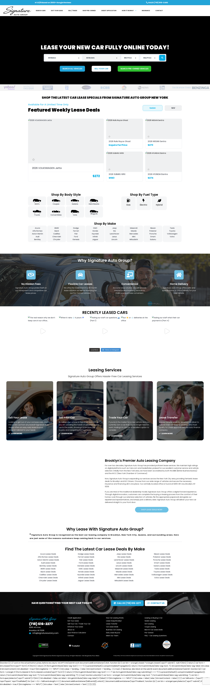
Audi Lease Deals (48, 563)
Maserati (133, 228)
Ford (76, 236)
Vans (75, 215)
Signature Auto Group (63, 656)
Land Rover (114, 233)
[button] (105, 537)
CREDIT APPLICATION (108, 10)
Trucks (37, 215)
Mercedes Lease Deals (124, 574)
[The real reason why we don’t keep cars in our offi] (43, 331)
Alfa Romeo (37, 231)
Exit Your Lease (18, 417)
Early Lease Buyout (113, 633)
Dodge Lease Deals (86, 554)
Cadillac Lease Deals (48, 574)
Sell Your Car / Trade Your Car (79, 624)
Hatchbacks (94, 204)
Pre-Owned (149, 633)
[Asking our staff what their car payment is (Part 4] (167, 331)
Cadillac (56, 233)
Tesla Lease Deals (162, 569)
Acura (37, 228)
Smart (153, 236)
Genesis (76, 239)
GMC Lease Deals (86, 569)
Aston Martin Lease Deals (48, 560)
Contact (71, 636)
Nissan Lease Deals (162, 554)
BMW (56, 228)
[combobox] (63, 58)
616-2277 (41, 623)
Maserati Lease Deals (124, 569)
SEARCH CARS (41, 10)
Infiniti (95, 236)
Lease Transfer (168, 417)
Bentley (37, 239)
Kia (114, 231)
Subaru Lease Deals (162, 566)
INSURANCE (146, 10)
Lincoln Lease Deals (124, 566)
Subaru (153, 239)
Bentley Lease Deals (48, 566)
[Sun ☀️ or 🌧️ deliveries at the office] (136, 331)
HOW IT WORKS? (128, 10)
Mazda (133, 231)
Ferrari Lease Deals (86, 557)
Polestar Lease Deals (162, 557)
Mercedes (133, 233)
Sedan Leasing (150, 621)
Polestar (153, 231)
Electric (143, 204)
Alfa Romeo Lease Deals (48, 557)
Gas (128, 204)
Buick (56, 231)
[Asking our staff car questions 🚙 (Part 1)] (105, 331)
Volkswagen (172, 233)
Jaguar (95, 239)
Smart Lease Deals (162, 563)
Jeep (114, 228)
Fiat (76, 233)
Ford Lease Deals (86, 563)
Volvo (172, 236)
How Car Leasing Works (115, 618)
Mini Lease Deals (124, 577)
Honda (95, 231)
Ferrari (76, 231)
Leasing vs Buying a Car (153, 618)
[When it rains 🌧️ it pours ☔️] (74, 331)
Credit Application (74, 618)
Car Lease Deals (112, 627)
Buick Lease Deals (48, 571)
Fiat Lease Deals (86, 560)
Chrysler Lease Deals (48, 580)
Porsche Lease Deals (162, 560)
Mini (133, 236)
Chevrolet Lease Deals (48, 577)
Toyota (172, 231)
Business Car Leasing (114, 630)
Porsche (153, 233)
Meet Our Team (112, 636)
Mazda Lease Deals (124, 571)
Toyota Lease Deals (162, 571)
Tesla (172, 228)
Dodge (76, 228)
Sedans (75, 204)
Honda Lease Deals (86, 571)
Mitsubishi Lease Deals (124, 580)
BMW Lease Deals (48, 569)
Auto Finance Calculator (77, 633)
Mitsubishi (134, 239)
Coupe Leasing (150, 627)
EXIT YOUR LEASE (57, 10)
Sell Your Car (67, 417)
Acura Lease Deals (48, 554)
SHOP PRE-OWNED (89, 10)
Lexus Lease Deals (124, 563)
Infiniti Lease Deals (86, 577)
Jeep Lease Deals (123, 554)
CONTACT (159, 10)
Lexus (114, 236)
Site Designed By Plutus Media (90, 656)
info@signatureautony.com (45, 633)
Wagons (93, 214)
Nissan (153, 228)
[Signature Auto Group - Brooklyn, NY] (17, 10)
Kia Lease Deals (124, 557)
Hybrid (159, 204)
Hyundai (95, 233)
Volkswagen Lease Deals (161, 574)
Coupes (56, 204)
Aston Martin (37, 233)
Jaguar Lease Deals (86, 580)
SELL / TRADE (72, 10)
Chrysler (56, 239)
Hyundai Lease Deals (86, 574)
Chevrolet (56, 236)
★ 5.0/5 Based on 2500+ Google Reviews (53, 2)
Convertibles (56, 215)
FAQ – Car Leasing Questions (156, 636)
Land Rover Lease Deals (124, 560)
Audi (37, 236)
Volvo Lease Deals (162, 577)
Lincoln (114, 239)
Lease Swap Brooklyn (114, 621)
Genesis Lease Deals (86, 566)
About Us (71, 630)
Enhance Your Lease (75, 627)
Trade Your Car (118, 417)
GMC (95, 228)
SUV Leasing (149, 624)
